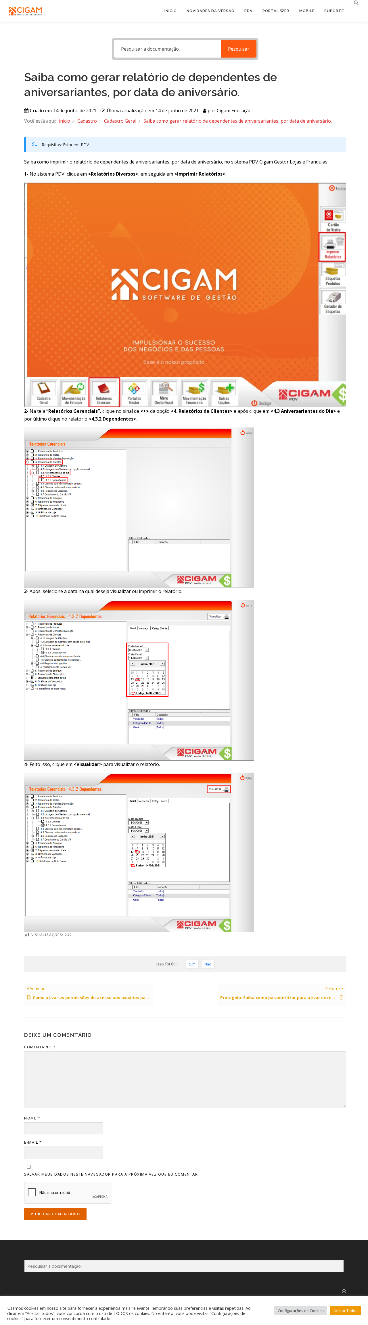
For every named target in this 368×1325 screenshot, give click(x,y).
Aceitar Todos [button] (345, 1310)
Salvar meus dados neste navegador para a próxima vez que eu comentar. (111, 1174)
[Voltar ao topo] (344, 1291)
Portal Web (276, 11)
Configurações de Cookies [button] (301, 1310)
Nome (32, 1118)
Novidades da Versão (211, 11)
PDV (248, 11)
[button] (354, 3)
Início (170, 11)
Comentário (39, 1047)
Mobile (307, 11)
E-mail (33, 1142)
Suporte (334, 11)
